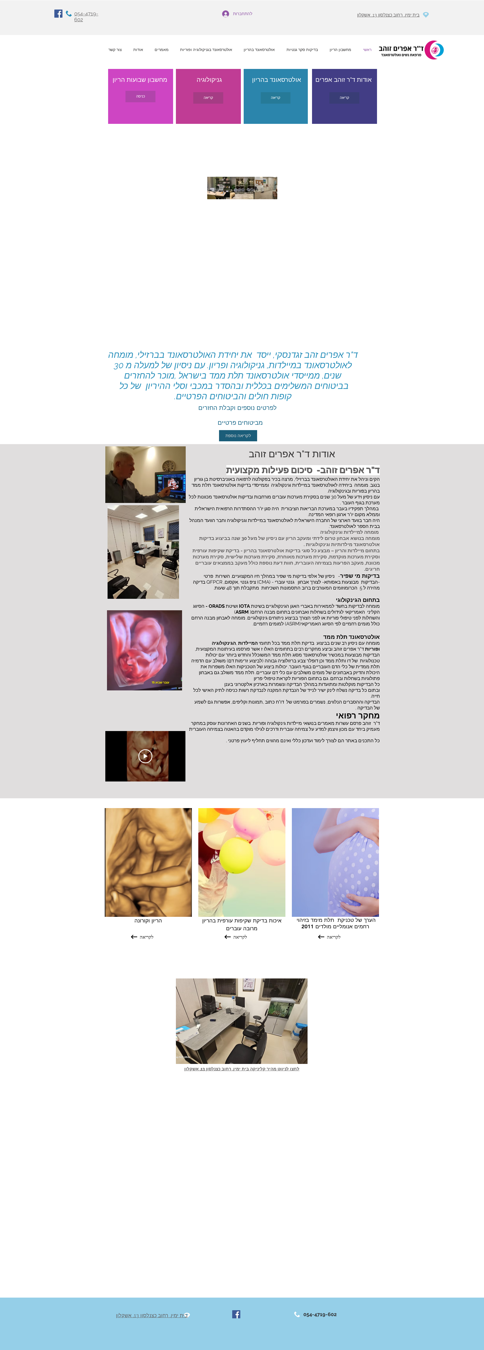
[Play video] (145, 756)
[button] (242, 1021)
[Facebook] (58, 14)
